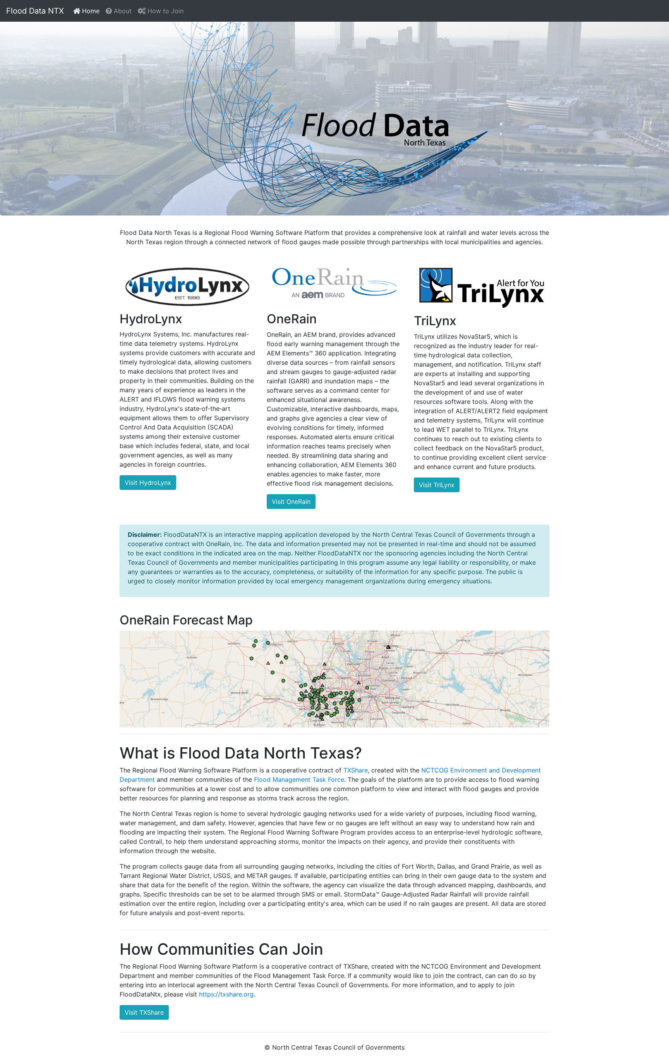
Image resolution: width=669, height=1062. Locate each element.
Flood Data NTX (35, 11)
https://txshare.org (226, 994)
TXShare (355, 770)
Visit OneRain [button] (291, 501)
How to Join (165, 11)
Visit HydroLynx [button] (148, 482)
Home (91, 11)
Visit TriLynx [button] (437, 485)
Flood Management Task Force (299, 779)
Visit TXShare (144, 1012)
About (122, 11)
